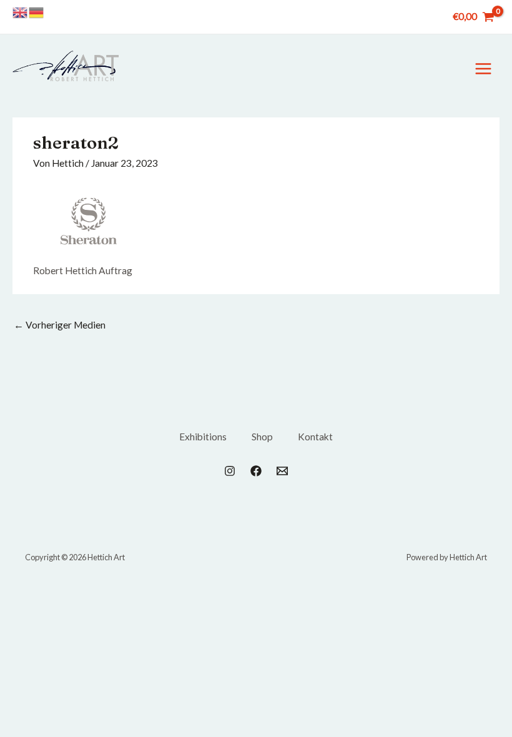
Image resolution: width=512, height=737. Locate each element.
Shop (262, 436)
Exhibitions (203, 436)
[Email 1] (282, 471)
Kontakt (315, 436)
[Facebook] (256, 471)
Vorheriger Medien (60, 324)
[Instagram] (229, 471)
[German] (37, 12)
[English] (20, 12)
